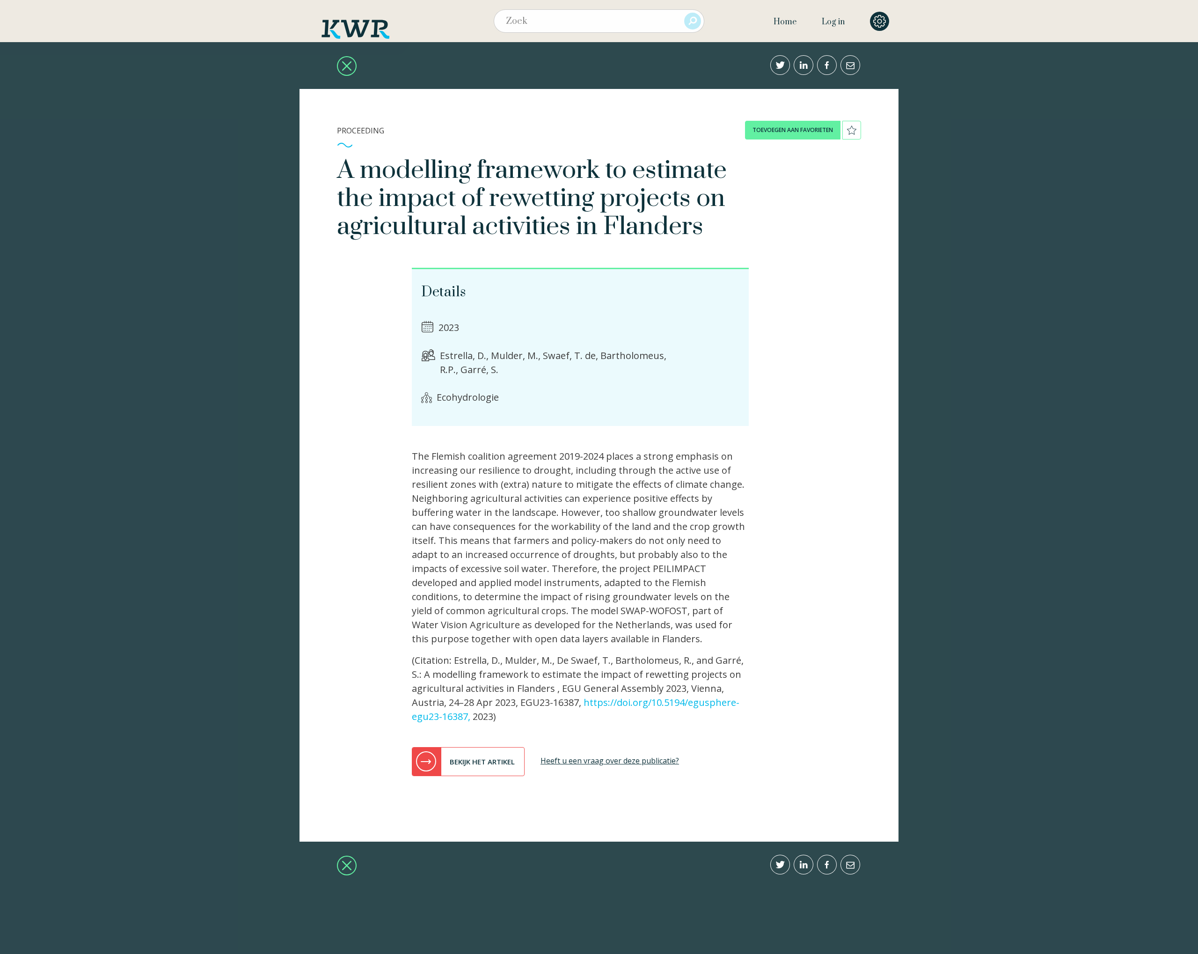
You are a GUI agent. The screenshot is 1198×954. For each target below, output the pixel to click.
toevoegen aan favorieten (792, 130)
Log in (833, 22)
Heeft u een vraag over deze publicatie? (610, 761)
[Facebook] (827, 65)
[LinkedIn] (803, 65)
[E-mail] (850, 65)
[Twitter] (780, 65)
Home (785, 22)
